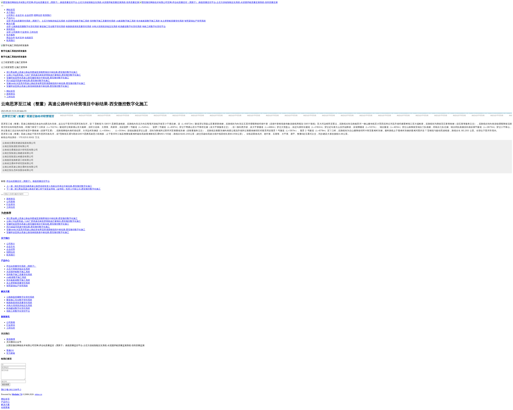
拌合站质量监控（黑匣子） (19, 181)
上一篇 (49, 186)
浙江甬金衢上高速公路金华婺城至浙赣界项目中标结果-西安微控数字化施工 (42, 72)
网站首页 (10, 10)
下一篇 (53, 189)
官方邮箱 (10, 353)
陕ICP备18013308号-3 (11, 389)
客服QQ (10, 350)
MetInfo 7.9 (17, 394)
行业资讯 (10, 204)
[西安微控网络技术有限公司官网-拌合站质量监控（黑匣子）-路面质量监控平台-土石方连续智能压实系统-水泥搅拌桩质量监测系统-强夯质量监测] (256, 2)
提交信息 (5, 384)
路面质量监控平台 (41, 181)
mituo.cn (38, 394)
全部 (8, 21)
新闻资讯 (10, 94)
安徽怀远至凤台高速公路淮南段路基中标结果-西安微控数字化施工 (37, 86)
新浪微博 (10, 339)
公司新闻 (10, 201)
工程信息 (10, 97)
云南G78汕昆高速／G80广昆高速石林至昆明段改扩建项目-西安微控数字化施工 (43, 75)
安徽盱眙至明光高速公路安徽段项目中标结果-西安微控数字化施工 (37, 78)
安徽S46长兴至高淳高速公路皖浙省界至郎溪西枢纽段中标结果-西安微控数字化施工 (45, 83)
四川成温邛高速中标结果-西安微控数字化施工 (28, 80)
